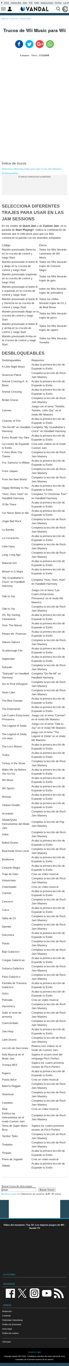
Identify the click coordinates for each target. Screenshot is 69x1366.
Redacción (7, 1311)
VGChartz (6, 1342)
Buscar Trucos (47, 1189)
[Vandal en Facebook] (10, 1293)
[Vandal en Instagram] (34, 1293)
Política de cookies (10, 1333)
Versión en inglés (34, 1352)
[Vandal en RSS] (59, 1293)
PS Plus (58, 3)
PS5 (31, 3)
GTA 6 (6, 3)
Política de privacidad (11, 1324)
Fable (36, 3)
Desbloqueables (10, 173)
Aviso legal (7, 1329)
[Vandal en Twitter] (22, 1293)
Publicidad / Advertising (12, 1320)
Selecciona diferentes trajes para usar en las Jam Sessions (32, 168)
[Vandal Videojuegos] (34, 8)
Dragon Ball (16, 3)
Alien (25, 3)
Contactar (6, 1316)
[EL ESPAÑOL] (65, 9)
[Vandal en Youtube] (47, 1293)
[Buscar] (58, 9)
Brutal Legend (47, 3)
